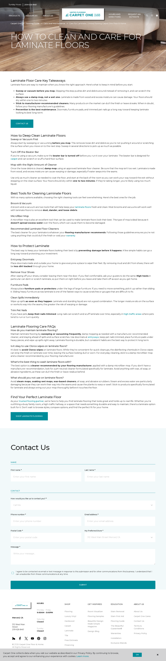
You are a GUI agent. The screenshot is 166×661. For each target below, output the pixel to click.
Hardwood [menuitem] (69, 621)
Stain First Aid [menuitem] (117, 616)
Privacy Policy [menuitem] (140, 633)
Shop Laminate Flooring (29, 416)
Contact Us (22, 123)
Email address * (91, 514)
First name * (16, 470)
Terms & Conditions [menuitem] (139, 627)
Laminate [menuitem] (69, 630)
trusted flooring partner (31, 401)
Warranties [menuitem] (116, 633)
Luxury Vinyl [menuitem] (70, 616)
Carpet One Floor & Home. (31, 644)
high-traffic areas (132, 314)
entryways (93, 337)
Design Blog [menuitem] (93, 631)
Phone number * (18, 514)
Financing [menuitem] (69, 645)
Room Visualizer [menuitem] (95, 611)
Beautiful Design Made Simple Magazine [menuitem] (95, 624)
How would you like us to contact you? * (29, 498)
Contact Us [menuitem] (139, 621)
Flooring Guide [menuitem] (118, 621)
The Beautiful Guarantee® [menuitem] (117, 627)
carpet (14, 159)
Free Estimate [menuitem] (71, 640)
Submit (83, 585)
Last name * (90, 470)
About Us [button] (48, 16)
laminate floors (83, 207)
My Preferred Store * (94, 531)
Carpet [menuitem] (68, 626)
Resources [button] (31, 16)
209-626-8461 (30, 5)
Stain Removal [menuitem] (117, 611)
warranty (70, 235)
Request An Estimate (134, 15)
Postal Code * (17, 531)
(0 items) (157, 15)
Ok (137, 654)
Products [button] (14, 16)
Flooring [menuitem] (68, 611)
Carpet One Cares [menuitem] (142, 616)
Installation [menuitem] (116, 638)
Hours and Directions (115, 15)
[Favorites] (152, 16)
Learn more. (82, 656)
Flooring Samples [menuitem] (96, 616)
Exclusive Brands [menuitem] (119, 643)
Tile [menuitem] (66, 635)
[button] (147, 16)
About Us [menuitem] (138, 611)
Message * (15, 547)
